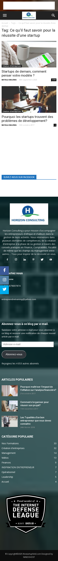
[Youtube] (51, 259)
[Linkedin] (24, 259)
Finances (6, 462)
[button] (53, 15)
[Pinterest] (33, 259)
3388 (54, 80)
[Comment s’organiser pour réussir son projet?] (10, 406)
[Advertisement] (29, 6)
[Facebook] (7, 259)
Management (9, 452)
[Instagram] (16, 259)
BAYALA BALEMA (9, 79)
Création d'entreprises (12, 66)
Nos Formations (10, 443)
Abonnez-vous (14, 354)
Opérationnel (8, 472)
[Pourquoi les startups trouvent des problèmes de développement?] (29, 99)
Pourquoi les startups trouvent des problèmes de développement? (27, 119)
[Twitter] (42, 259)
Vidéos (5, 457)
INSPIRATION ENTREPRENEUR (18, 467)
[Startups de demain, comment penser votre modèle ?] (29, 54)
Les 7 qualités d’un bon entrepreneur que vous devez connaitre (35, 420)
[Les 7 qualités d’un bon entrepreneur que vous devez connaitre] (10, 421)
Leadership (7, 476)
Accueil (5, 23)
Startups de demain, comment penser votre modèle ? (24, 73)
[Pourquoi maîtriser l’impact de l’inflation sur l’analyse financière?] (10, 390)
